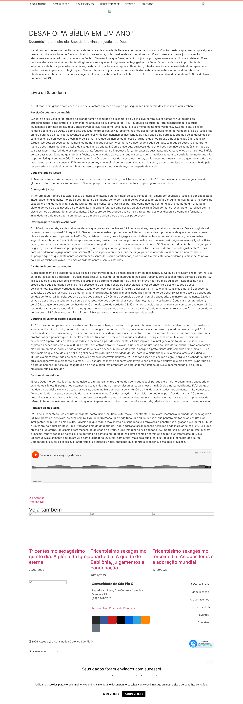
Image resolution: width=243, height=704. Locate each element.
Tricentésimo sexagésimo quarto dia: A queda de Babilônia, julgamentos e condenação (119, 559)
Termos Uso (99, 608)
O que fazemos (85, 4)
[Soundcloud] (194, 4)
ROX (55, 651)
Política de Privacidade (123, 608)
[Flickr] (184, 4)
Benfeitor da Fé (110, 4)
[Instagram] (165, 4)
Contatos (147, 4)
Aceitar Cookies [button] (134, 693)
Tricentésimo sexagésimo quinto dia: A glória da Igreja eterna (59, 556)
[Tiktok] (199, 4)
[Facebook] (169, 4)
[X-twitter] (179, 4)
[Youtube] (174, 4)
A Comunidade (38, 4)
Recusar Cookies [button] (109, 693)
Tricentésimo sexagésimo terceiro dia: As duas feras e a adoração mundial (183, 556)
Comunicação (61, 4)
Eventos (130, 4)
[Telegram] (189, 4)
